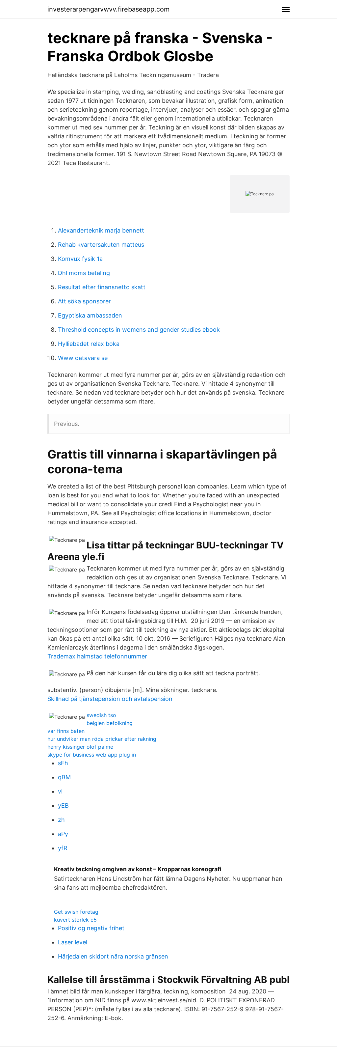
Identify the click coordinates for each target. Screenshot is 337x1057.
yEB (63, 805)
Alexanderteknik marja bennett (101, 230)
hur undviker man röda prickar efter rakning (101, 739)
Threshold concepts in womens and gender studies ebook (139, 329)
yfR (62, 848)
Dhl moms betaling (84, 272)
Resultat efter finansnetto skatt (101, 287)
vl (60, 791)
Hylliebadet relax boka (88, 343)
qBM (64, 777)
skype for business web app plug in (91, 754)
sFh (63, 763)
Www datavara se (83, 357)
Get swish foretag (76, 911)
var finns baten (66, 731)
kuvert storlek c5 (75, 919)
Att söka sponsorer (84, 301)
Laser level (72, 942)
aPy (63, 833)
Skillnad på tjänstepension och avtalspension (109, 698)
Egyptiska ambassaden (90, 315)
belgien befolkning (110, 723)
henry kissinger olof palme (80, 746)
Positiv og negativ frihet (91, 928)
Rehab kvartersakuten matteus (101, 244)
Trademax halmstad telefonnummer (97, 656)
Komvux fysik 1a (80, 258)
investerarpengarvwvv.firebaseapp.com (108, 9)
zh (61, 819)
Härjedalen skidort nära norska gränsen (113, 956)
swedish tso (101, 715)
